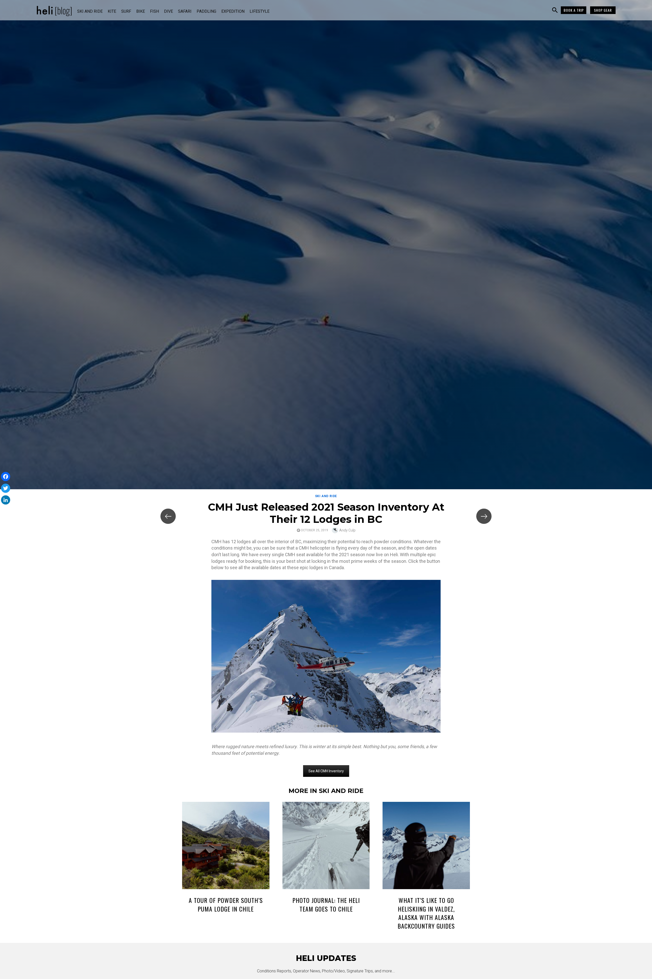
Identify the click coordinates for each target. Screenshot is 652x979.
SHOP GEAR (603, 10)
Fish (154, 11)
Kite (112, 11)
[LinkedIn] (5, 500)
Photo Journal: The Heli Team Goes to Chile (326, 904)
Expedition (232, 11)
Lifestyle (259, 11)
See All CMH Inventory (326, 771)
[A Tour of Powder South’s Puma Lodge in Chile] (225, 846)
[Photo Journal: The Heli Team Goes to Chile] (326, 846)
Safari (185, 11)
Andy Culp (347, 530)
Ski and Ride (90, 11)
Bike (140, 11)
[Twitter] (5, 488)
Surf (126, 11)
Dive (168, 11)
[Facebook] (5, 476)
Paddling (206, 11)
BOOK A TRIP (574, 10)
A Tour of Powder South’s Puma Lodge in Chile (226, 904)
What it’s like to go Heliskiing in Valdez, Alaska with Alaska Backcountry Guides (426, 913)
